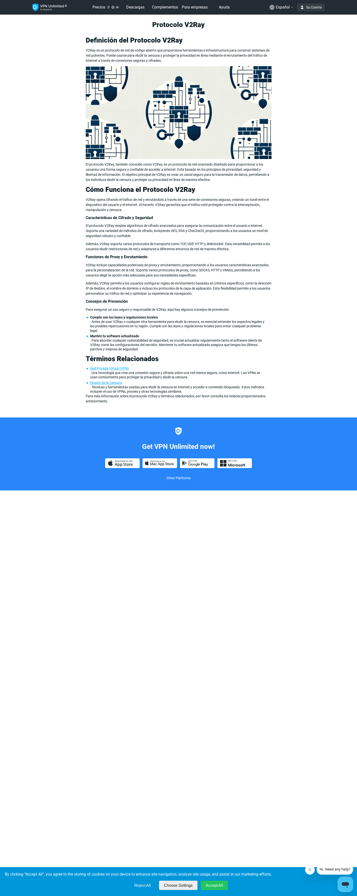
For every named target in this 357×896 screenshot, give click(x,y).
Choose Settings (178, 885)
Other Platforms (178, 478)
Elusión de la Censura (106, 383)
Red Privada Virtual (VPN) (109, 368)
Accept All (214, 885)
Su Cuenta (314, 7)
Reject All (142, 885)
